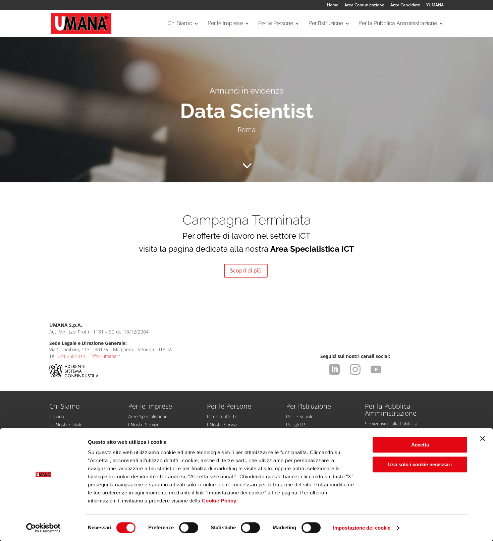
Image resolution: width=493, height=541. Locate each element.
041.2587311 (72, 356)
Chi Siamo (180, 23)
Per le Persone (275, 23)
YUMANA (435, 5)
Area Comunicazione (364, 5)
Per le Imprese (225, 23)
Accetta (420, 444)
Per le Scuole (300, 416)
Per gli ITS (296, 424)
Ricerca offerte (222, 416)
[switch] (188, 527)
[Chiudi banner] (482, 438)
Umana (56, 416)
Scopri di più (246, 270)
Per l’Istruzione (326, 23)
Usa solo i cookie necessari (420, 464)
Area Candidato (405, 5)
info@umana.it (105, 356)
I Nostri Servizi (143, 424)
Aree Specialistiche (148, 416)
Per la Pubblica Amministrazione (398, 23)
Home (332, 5)
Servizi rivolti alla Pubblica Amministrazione (391, 426)
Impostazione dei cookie (361, 528)
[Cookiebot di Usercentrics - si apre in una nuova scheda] (43, 528)
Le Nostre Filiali (65, 424)
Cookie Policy (219, 500)
